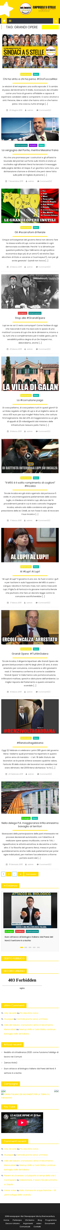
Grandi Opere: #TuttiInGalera (30, 653)
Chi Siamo (29, 1220)
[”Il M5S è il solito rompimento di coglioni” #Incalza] (30, 456)
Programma (51, 1220)
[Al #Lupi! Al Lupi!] (30, 545)
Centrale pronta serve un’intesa (32, 1019)
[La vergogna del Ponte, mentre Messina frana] (30, 129)
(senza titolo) (10, 1062)
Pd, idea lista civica (29, 1013)
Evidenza (22, 313)
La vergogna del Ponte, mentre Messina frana (30, 150)
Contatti (37, 1226)
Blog (40, 1220)
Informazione (21, 145)
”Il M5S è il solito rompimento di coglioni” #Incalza (30, 484)
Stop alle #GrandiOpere (30, 318)
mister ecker (10, 1190)
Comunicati (25, 1226)
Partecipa (17, 1220)
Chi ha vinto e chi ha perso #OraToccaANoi (30, 79)
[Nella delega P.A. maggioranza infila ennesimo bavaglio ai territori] (30, 797)
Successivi (31, 874)
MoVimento (26, 74)
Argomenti (28, 1223)
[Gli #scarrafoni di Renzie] (30, 206)
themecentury (48, 1216)
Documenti (50, 1223)
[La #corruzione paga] (30, 374)
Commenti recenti (15, 1141)
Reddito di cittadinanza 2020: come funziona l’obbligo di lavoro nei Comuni (31, 1054)
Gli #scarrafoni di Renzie (30, 232)
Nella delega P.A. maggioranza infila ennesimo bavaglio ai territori (30, 824)
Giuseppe (8, 1019)
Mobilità (33, 145)
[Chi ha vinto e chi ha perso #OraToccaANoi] (30, 51)
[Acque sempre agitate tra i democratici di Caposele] (30, 907)
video (38, 1223)
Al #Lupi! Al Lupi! (30, 571)
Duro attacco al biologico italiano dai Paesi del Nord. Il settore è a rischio (30, 1070)
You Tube (9, 1106)
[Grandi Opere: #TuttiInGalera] (30, 627)
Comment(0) (45, 110)
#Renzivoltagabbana (30, 743)
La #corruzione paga (30, 400)
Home (6, 1220)
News (36, 74)
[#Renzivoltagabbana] (30, 716)
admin (30, 110)
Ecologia (26, 818)
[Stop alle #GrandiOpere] (30, 291)
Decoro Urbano (13, 1223)
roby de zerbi (10, 1013)
